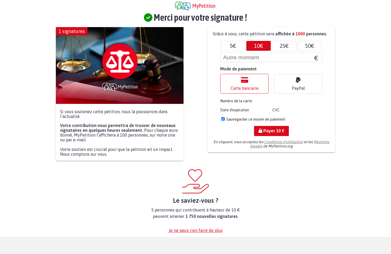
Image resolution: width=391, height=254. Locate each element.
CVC (276, 110)
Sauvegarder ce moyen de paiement (256, 119)
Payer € (273, 131)
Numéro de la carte (236, 101)
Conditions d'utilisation (283, 142)
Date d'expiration (234, 110)
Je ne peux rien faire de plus (196, 230)
